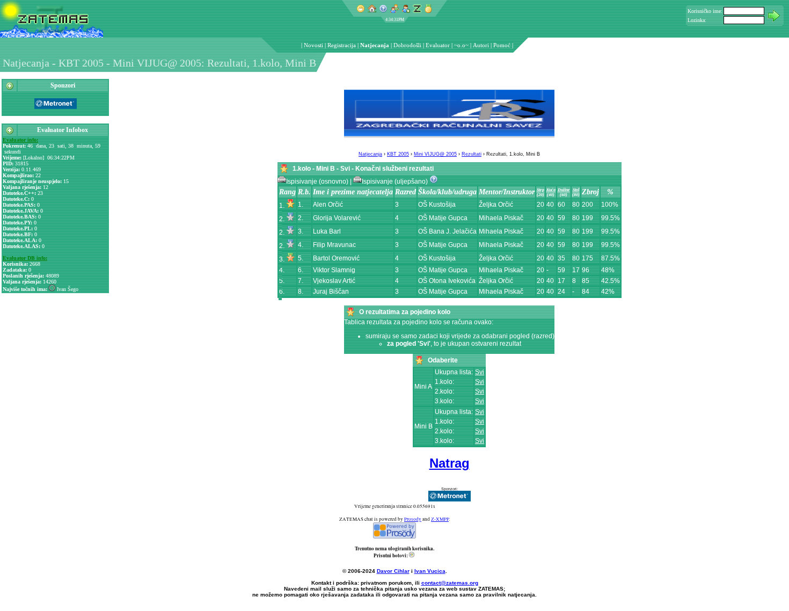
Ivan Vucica (429, 571)
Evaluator (438, 45)
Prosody (412, 519)
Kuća (551, 189)
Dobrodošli (407, 45)
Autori (481, 45)
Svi (479, 372)
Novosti (313, 45)
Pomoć (501, 45)
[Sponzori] (9, 88)
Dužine (564, 189)
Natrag (449, 463)
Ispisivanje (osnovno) (318, 181)
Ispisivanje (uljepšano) (395, 181)
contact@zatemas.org (449, 583)
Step (540, 189)
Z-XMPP (440, 519)
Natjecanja (374, 45)
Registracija (341, 45)
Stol (576, 189)
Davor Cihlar (393, 571)
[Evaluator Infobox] (9, 132)
